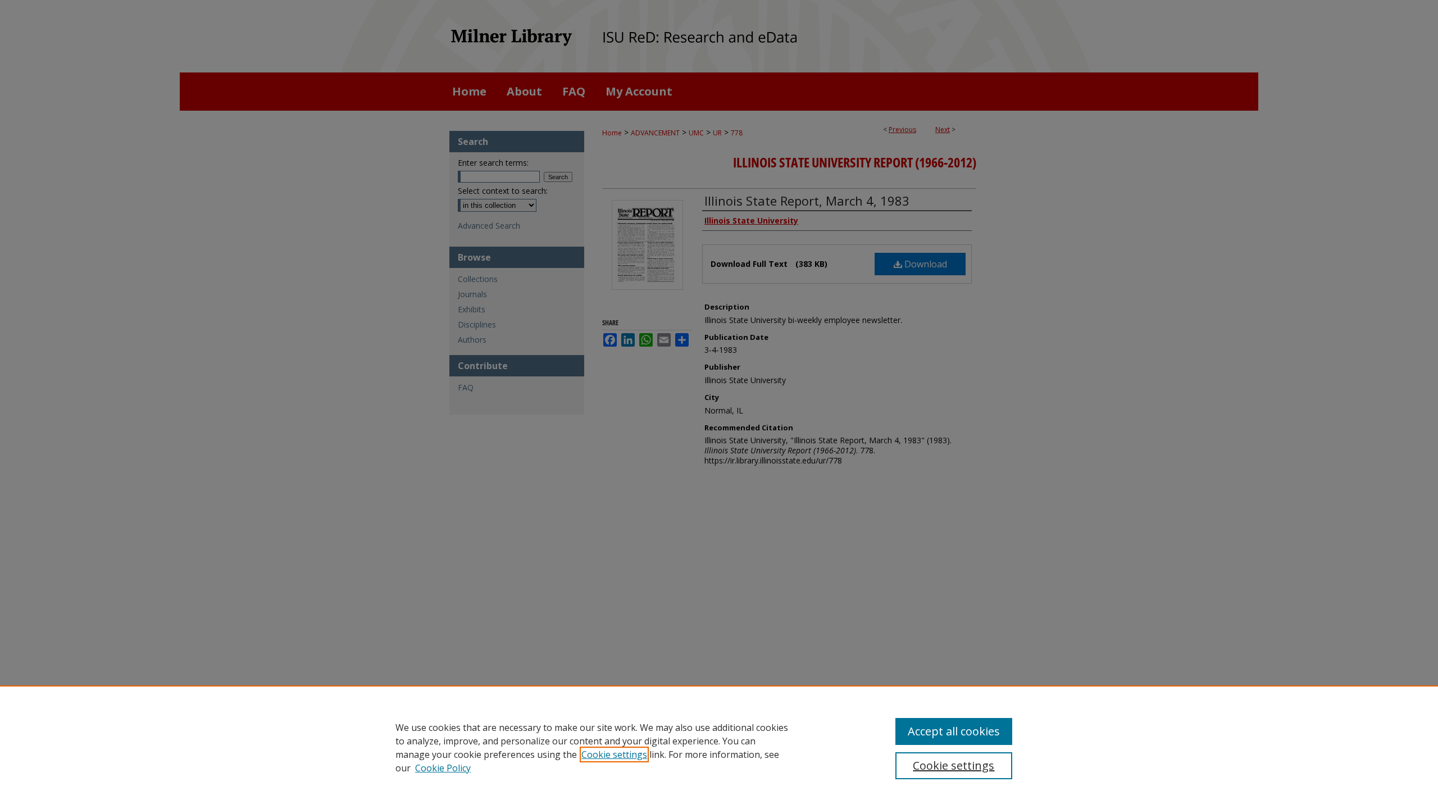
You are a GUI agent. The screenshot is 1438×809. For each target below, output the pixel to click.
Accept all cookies (954, 731)
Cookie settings (614, 754)
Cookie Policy (443, 768)
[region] (719, 747)
